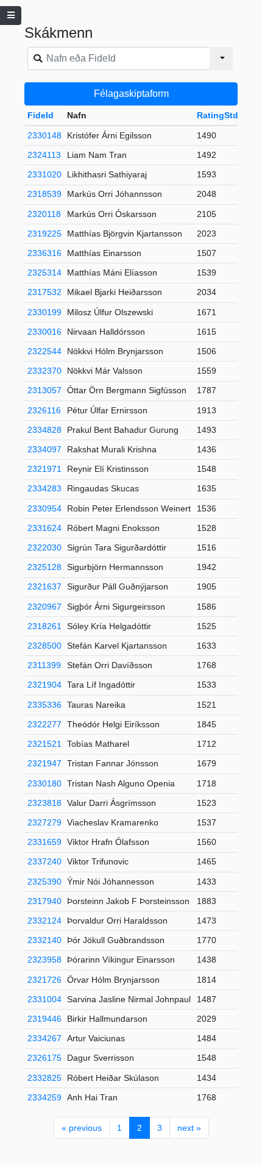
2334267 (44, 1038)
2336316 (44, 253)
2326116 (44, 410)
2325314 (44, 272)
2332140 (44, 940)
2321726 (44, 980)
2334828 (44, 430)
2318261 (44, 626)
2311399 (44, 665)
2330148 (44, 135)
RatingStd (217, 115)
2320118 (44, 214)
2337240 (44, 861)
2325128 (44, 567)
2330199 (44, 312)
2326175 (44, 1058)
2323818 (44, 803)
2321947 (44, 763)
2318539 (44, 194)
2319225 (44, 233)
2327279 (44, 822)
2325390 (44, 881)
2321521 (44, 744)
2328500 (44, 645)
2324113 (44, 155)
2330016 (44, 332)
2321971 (44, 469)
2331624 (44, 528)
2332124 (44, 920)
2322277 (44, 724)
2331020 (44, 174)
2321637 (44, 586)
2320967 (44, 606)
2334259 (44, 1097)
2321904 (44, 684)
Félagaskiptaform (131, 93)
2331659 (44, 842)
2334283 (44, 488)
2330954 (44, 508)
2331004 (44, 999)
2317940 (44, 901)
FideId (40, 115)
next (189, 1128)
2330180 (44, 783)
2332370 (44, 371)
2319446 (44, 1019)
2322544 (44, 351)
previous (82, 1128)
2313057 (44, 390)
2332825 (44, 1078)
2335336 (44, 705)
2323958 (44, 959)
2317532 (44, 292)
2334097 (44, 449)
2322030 (44, 547)
